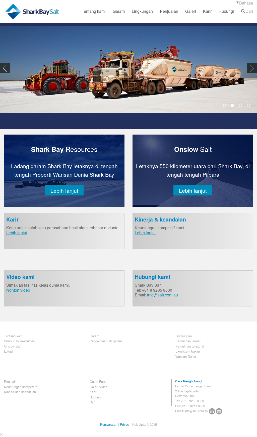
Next (252, 68)
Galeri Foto (98, 381)
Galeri (190, 11)
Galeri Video (98, 386)
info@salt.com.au (162, 295)
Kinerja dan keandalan (20, 391)
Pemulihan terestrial (189, 346)
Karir (207, 11)
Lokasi (8, 351)
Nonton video (18, 290)
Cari (249, 11)
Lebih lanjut (64, 190)
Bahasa (246, 3)
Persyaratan (108, 424)
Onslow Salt (12, 346)
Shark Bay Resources (19, 341)
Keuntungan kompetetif (20, 386)
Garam (119, 11)
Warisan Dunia (185, 356)
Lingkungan (142, 11)
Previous (5, 68)
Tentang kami (94, 11)
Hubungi (226, 11)
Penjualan (169, 11)
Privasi (125, 424)
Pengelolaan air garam (106, 341)
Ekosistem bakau (187, 351)
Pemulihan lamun (188, 341)
